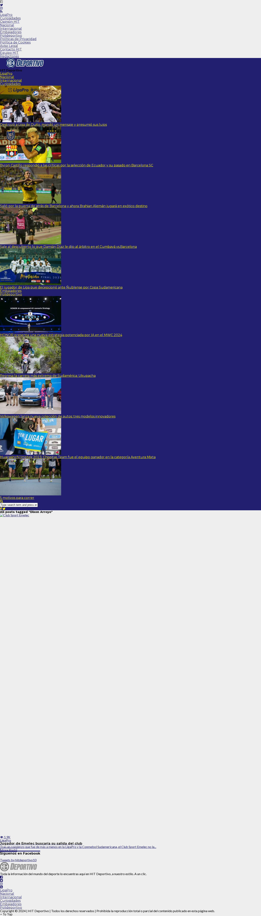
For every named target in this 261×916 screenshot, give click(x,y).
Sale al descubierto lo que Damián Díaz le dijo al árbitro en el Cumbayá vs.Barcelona (68, 247)
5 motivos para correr (17, 498)
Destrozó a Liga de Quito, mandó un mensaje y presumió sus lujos (53, 125)
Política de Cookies (15, 42)
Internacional (11, 29)
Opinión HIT (10, 22)
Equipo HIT (9, 53)
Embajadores (10, 32)
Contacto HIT (11, 49)
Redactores (9, 56)
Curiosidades (10, 18)
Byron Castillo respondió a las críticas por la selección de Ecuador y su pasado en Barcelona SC (76, 165)
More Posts (8, 850)
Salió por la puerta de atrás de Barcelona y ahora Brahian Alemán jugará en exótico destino (73, 206)
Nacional (7, 25)
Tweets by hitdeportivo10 (18, 860)
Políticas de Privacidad (18, 39)
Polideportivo (11, 35)
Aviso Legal (9, 46)
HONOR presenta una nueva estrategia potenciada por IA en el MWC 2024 (61, 335)
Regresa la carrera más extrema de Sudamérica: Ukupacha (48, 376)
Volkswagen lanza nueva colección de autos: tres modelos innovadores (57, 416)
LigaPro (6, 15)
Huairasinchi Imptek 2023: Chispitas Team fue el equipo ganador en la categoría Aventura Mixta (78, 457)
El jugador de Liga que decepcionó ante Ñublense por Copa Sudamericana (61, 287)
